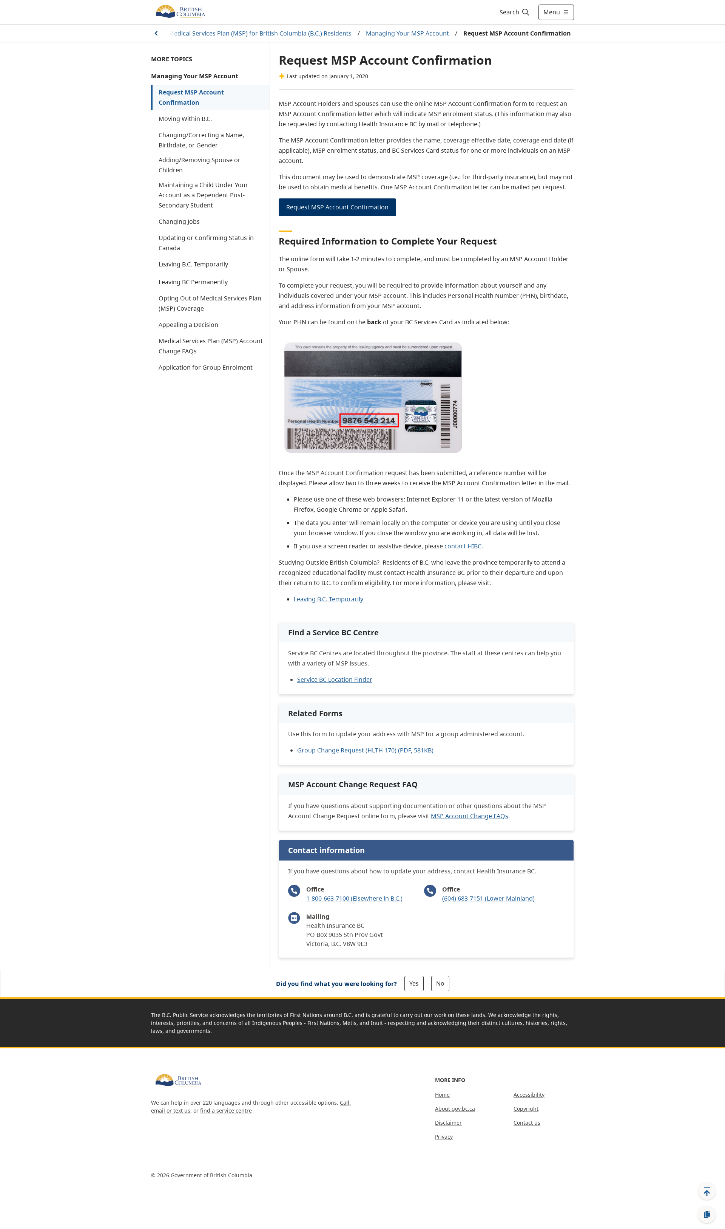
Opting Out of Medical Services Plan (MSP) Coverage (210, 303)
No (440, 983)
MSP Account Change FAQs (469, 816)
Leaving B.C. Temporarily (193, 264)
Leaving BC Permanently (193, 282)
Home (442, 1094)
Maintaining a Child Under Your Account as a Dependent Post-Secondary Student (203, 195)
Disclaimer (448, 1122)
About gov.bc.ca (455, 1108)
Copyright (526, 1108)
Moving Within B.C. (185, 119)
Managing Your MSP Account (407, 33)
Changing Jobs (179, 221)
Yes (414, 983)
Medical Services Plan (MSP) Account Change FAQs (211, 346)
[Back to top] (707, 1191)
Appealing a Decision (188, 324)
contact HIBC (462, 546)
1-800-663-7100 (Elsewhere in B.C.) (354, 898)
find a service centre (226, 1110)
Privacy (444, 1136)
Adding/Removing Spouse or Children (200, 165)
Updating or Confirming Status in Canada (206, 243)
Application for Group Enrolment (206, 367)
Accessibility (529, 1094)
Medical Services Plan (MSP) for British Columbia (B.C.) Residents (260, 33)
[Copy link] (707, 1215)
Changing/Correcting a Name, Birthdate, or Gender (201, 140)
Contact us (527, 1122)
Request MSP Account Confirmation (191, 97)
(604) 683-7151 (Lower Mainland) (488, 898)
